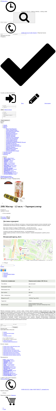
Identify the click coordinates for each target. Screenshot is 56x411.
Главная (5, 125)
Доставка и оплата (7, 152)
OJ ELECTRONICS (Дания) (12, 150)
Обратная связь (6, 153)
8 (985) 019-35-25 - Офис (27, 389)
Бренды (5, 127)
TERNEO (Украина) (10, 147)
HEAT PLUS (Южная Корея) (12, 144)
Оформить (13, 395)
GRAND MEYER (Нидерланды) (13, 145)
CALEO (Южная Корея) (11, 139)
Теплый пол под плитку (6, 176)
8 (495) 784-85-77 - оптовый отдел (41, 389)
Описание (5, 273)
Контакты (5, 154)
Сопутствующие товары (9, 274)
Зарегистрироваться (5, 120)
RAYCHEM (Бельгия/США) (12, 131)
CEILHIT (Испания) (10, 136)
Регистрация (47, 103)
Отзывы (5, 276)
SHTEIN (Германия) (10, 132)
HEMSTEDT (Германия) (11, 133)
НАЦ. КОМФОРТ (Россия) (7, 177)
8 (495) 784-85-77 (33, 32)
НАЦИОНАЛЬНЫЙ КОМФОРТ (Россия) (16, 142)
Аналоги (5, 275)
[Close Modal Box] (18, 221)
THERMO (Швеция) (11, 134)
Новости (5, 126)
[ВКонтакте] (1, 270)
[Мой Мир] (5, 270)
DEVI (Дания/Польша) (11, 128)
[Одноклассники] (3, 270)
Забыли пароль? (8, 109)
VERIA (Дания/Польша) (11, 130)
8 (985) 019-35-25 (25, 32)
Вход (22, 103)
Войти (2, 109)
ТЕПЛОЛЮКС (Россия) (11, 141)
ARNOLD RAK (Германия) (12, 137)
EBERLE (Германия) (11, 149)
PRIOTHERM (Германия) (12, 148)
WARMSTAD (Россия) (11, 143)
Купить (2, 266)
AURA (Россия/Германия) (12, 138)
